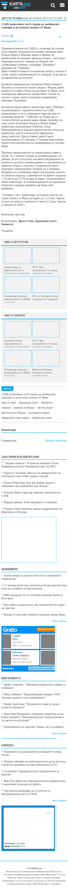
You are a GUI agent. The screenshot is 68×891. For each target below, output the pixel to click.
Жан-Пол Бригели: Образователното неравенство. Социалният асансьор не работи (33, 782)
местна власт (45, 407)
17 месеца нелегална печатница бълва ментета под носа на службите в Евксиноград (34, 587)
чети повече (59, 621)
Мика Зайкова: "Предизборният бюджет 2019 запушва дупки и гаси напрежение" (30, 696)
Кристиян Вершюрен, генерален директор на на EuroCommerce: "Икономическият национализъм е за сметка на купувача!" (32, 717)
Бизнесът (47, 402)
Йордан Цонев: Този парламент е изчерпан (30, 502)
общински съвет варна (15, 417)
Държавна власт (29, 402)
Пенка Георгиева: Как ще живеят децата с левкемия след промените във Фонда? (28, 484)
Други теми (8, 402)
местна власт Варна (13, 412)
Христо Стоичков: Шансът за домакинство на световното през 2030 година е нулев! (31, 474)
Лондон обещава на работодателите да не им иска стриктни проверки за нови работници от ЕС (33, 763)
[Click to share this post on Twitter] (11, 36)
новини (6, 407)
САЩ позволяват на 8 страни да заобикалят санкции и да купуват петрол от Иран (28, 396)
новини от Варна (24, 407)
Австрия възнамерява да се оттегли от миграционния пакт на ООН (26, 792)
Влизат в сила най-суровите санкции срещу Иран (34, 614)
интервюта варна (39, 412)
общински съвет (42, 417)
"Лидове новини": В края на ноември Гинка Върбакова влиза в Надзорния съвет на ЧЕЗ (30, 465)
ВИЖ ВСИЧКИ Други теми (41, 18)
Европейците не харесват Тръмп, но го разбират (34, 726)
